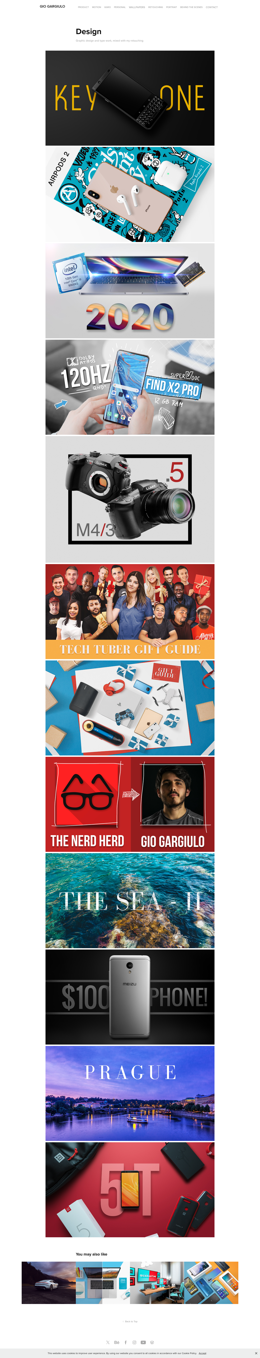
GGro (107, 7)
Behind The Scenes (191, 7)
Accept (202, 1353)
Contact (212, 7)
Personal (120, 7)
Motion (96, 7)
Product (83, 7)
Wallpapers (137, 7)
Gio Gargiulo (52, 6)
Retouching (155, 7)
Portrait (171, 7)
